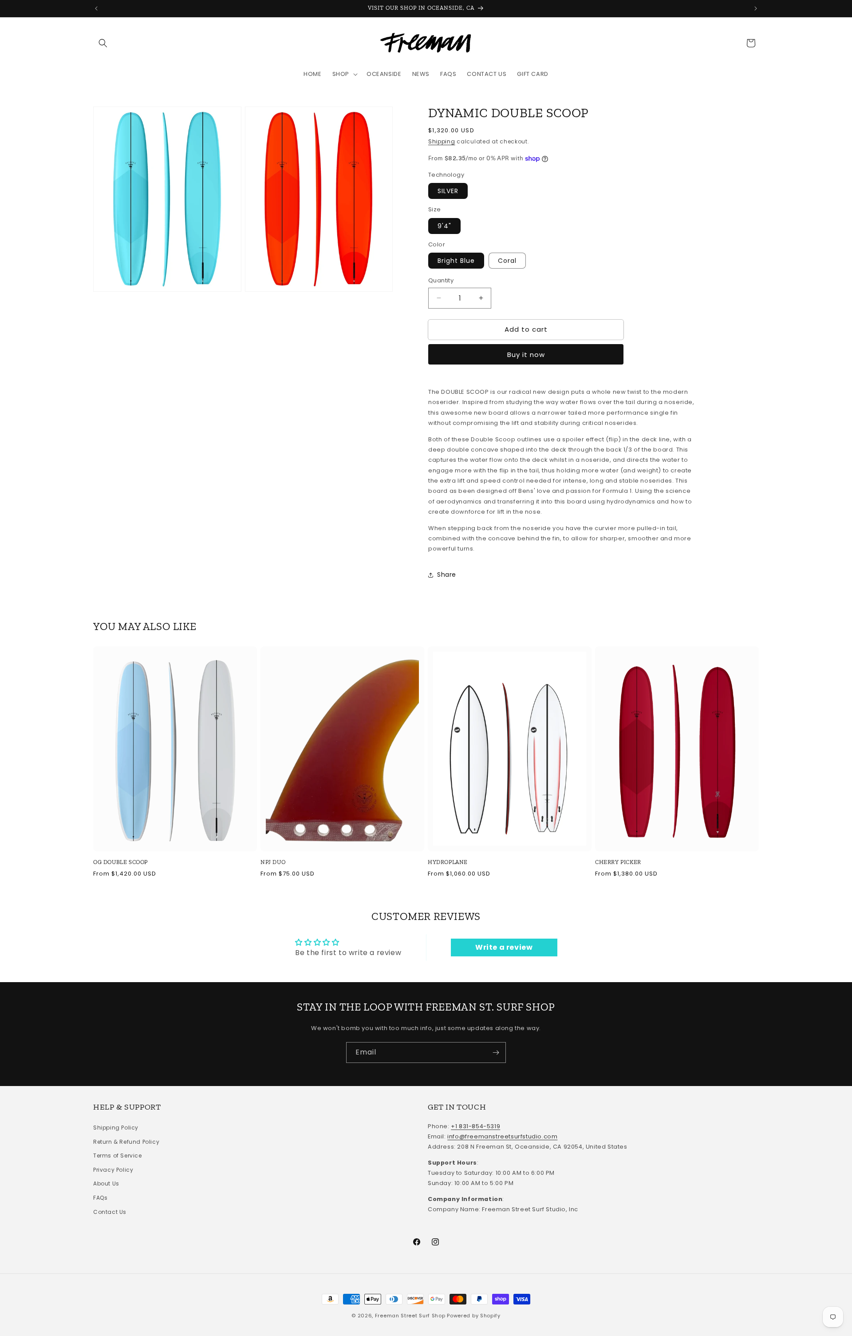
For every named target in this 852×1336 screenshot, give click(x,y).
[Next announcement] (755, 8)
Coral (507, 260)
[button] (103, 43)
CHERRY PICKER (618, 862)
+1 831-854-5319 (475, 1126)
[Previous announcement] (96, 8)
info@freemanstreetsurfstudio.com (502, 1136)
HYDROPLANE (448, 862)
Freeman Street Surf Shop (410, 1315)
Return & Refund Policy (126, 1142)
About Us (106, 1184)
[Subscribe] (495, 1052)
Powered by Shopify (474, 1315)
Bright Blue (456, 260)
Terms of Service (117, 1156)
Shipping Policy (115, 1127)
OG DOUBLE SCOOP (120, 862)
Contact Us (109, 1212)
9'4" (444, 226)
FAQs (100, 1197)
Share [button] (446, 574)
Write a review (503, 947)
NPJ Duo (272, 862)
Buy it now (526, 354)
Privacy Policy (113, 1169)
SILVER (448, 190)
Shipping (441, 141)
